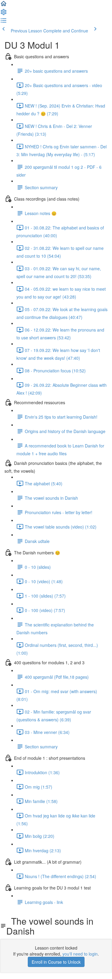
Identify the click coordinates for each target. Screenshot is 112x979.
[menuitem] (3, 14)
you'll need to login (80, 954)
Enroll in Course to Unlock (56, 962)
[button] (3, 5)
